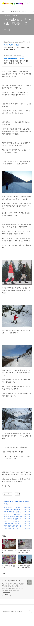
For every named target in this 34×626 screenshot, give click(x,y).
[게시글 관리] (11, 494)
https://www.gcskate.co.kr (12, 55)
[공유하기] (9, 494)
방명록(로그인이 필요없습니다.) (18, 11)
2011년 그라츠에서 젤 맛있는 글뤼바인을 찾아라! (12, 513)
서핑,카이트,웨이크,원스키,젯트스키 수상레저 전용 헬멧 (16, 48)
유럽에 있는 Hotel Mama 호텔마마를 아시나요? (13, 510)
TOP (30, 611)
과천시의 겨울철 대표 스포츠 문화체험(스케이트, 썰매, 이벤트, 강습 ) (16, 62)
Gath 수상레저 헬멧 (11, 45)
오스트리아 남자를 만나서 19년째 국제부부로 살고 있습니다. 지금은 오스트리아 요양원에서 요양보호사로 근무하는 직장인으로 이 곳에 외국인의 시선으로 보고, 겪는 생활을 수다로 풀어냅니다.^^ (13, 586)
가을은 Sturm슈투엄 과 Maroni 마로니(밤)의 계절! (13, 508)
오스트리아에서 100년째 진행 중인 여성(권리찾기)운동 (12, 517)
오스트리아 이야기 (17, 502)
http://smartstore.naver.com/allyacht (15, 42)
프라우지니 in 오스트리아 (11, 581)
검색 (26, 3)
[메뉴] (30, 3)
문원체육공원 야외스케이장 (14, 58)
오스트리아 (8, 502)
